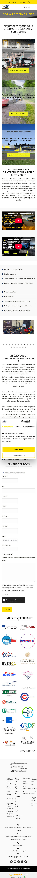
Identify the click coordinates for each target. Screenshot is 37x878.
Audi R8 (16, 810)
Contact (5, 496)
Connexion (26, 778)
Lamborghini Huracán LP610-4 (18, 816)
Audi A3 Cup (16, 786)
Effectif (5, 526)
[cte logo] (9, 743)
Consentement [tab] (7, 426)
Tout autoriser (18, 449)
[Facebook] (11, 861)
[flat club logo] (9, 730)
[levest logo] (27, 687)
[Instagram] (18, 861)
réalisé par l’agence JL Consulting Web (20, 868)
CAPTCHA (5, 595)
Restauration (6, 545)
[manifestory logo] (27, 641)
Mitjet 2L (16, 792)
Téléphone (5, 516)
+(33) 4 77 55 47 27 (18, 845)
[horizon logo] (9, 720)
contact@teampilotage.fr (18, 851)
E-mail (4, 506)
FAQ (32, 785)
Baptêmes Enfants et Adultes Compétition (10, 806)
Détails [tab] (17, 426)
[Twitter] (22, 861)
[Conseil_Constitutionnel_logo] (27, 697)
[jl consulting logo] (9, 710)
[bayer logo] (27, 712)
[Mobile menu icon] (33, 7)
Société (5, 476)
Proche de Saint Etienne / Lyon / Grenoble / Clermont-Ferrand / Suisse (18, 837)
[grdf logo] (27, 727)
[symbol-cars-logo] (27, 627)
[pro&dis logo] (9, 640)
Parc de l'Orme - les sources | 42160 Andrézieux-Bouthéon (18, 829)
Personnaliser (17, 455)
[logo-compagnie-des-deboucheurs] (27, 675)
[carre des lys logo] (27, 751)
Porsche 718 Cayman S (17, 799)
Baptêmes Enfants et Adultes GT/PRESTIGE (11, 814)
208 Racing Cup (17, 779)
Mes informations (27, 792)
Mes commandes (27, 787)
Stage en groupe (9, 793)
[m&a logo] (9, 654)
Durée (4, 536)
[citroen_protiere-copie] (27, 740)
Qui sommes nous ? (34, 779)
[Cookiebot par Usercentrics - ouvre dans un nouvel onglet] (22, 421)
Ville (3, 486)
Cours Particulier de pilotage (10, 780)
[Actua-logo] (9, 702)
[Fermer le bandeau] (34, 421)
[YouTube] (15, 861)
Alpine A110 (17, 805)
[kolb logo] (9, 693)
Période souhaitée (8, 554)
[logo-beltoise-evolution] (9, 673)
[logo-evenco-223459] (9, 664)
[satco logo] (9, 627)
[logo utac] (9, 683)
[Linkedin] (25, 861)
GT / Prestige (9, 787)
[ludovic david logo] (27, 658)
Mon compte (25, 782)
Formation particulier (10, 799)
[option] (18, 327)
